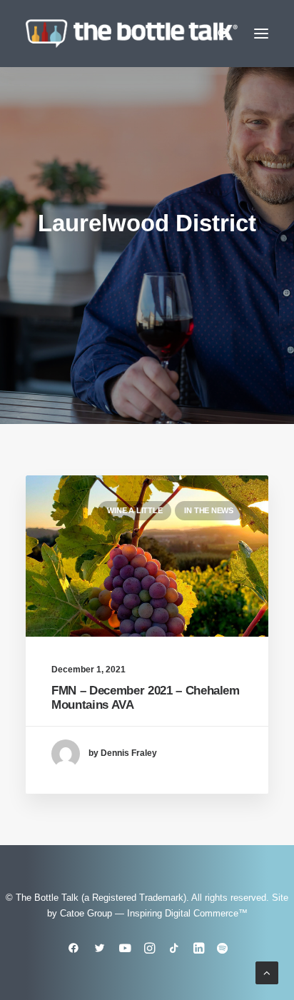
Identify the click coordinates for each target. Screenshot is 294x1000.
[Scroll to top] (266, 972)
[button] (261, 33)
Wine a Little (134, 510)
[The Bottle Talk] (132, 33)
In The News (208, 510)
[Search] (217, 33)
